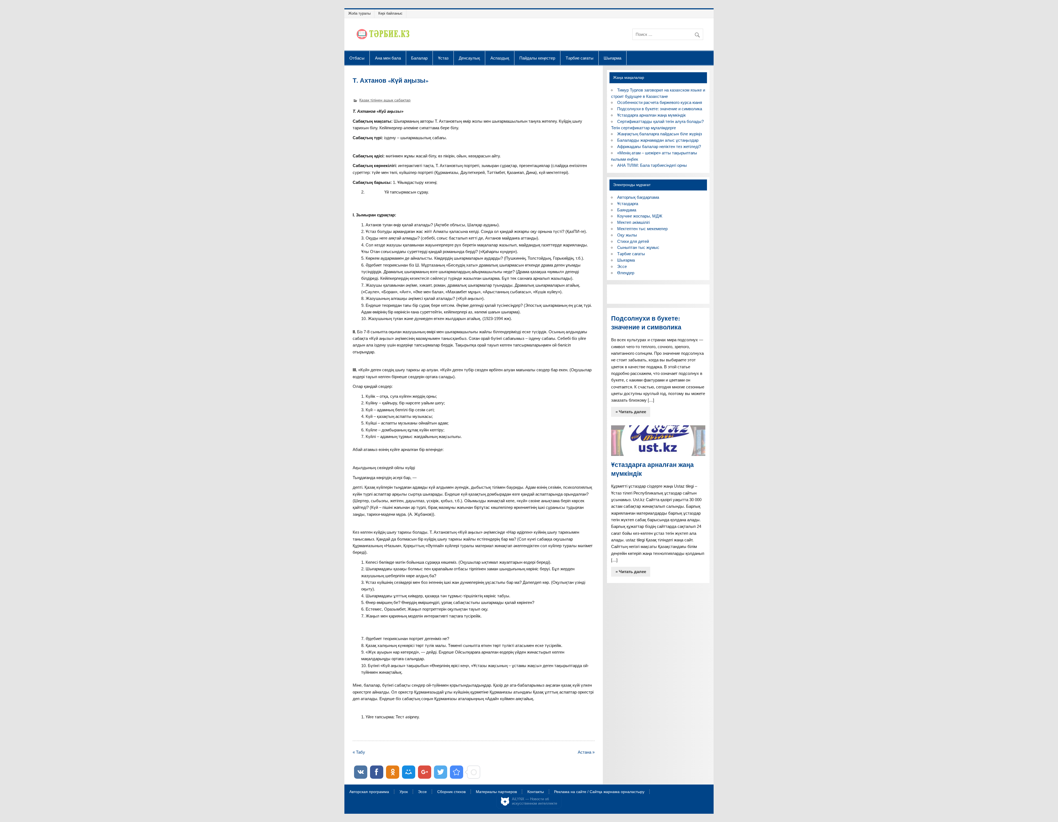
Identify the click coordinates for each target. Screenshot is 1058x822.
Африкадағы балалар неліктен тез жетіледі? (659, 146)
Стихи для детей (633, 241)
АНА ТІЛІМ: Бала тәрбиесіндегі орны (652, 165)
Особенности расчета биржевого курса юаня (659, 102)
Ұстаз (443, 58)
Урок (404, 792)
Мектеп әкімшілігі (633, 222)
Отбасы (357, 58)
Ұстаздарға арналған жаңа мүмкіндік (651, 115)
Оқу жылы (627, 235)
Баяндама (626, 210)
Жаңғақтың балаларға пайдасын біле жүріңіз (659, 133)
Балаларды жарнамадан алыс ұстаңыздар (657, 140)
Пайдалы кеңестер (537, 58)
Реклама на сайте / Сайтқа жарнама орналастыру (599, 792)
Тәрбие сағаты (579, 58)
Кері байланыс (390, 13)
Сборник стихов (451, 792)
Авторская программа (369, 792)
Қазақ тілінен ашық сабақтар (385, 100)
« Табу (359, 752)
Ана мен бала (388, 58)
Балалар (419, 58)
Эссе (622, 266)
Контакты (535, 792)
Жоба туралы (359, 13)
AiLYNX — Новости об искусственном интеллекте (534, 801)
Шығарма (612, 58)
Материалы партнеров (496, 792)
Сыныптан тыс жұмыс (638, 247)
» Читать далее (631, 411)
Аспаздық (499, 58)
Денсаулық (469, 58)
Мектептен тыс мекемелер (642, 228)
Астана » (586, 752)
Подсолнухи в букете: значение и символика (659, 108)
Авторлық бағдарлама (638, 197)
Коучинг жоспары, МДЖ (639, 216)
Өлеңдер (625, 272)
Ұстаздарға (627, 203)
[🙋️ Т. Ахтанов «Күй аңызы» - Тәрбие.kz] (456, 772)
